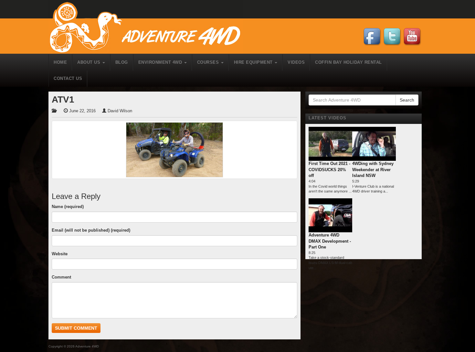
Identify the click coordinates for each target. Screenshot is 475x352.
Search (407, 100)
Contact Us (68, 78)
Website (60, 253)
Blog (121, 62)
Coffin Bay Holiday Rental (348, 62)
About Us (89, 62)
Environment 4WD (161, 62)
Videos (296, 62)
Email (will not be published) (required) (91, 230)
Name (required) (68, 206)
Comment (61, 277)
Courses (208, 62)
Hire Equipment (254, 62)
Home (60, 62)
